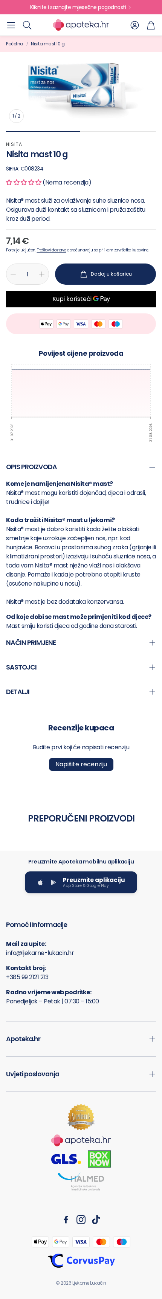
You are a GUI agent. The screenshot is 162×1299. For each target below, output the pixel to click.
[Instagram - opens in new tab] (81, 1219)
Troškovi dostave (51, 250)
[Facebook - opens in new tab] (65, 1219)
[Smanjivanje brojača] (13, 274)
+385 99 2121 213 (27, 977)
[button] (11, 25)
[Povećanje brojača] (42, 274)
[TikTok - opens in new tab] (96, 1219)
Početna (14, 43)
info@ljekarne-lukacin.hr (40, 953)
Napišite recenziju (81, 764)
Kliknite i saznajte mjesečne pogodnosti (78, 7)
